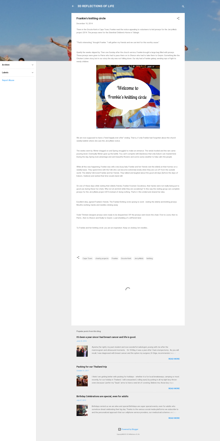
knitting (150, 258)
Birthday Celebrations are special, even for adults (102, 396)
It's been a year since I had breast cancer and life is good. (106, 337)
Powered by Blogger (129, 429)
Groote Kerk (126, 258)
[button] (178, 19)
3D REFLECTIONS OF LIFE (96, 6)
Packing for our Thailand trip (92, 366)
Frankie (115, 258)
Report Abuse (8, 80)
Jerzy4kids (138, 258)
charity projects (101, 258)
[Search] (183, 7)
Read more (174, 359)
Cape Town (87, 258)
